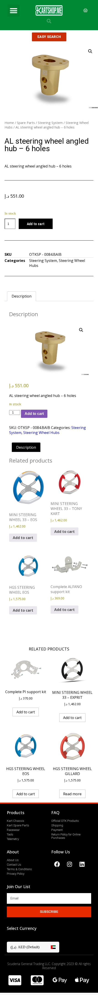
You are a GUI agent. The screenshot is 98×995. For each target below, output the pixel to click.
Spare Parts (26, 122)
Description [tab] (21, 296)
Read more (72, 793)
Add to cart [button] (23, 537)
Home (9, 122)
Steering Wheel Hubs (41, 432)
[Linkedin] (82, 864)
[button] (14, 11)
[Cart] (85, 10)
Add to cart (35, 223)
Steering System (50, 122)
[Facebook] (57, 864)
